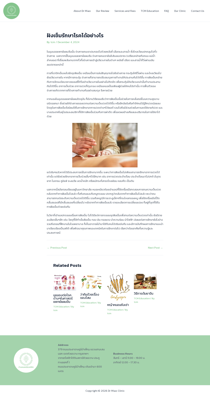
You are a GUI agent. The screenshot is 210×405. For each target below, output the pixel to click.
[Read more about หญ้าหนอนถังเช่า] (118, 287)
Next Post (155, 247)
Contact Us (197, 11)
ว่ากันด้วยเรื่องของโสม (89, 296)
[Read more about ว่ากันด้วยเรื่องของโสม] (91, 282)
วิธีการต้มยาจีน (143, 293)
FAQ (166, 11)
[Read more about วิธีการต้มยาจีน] (145, 281)
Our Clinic (180, 11)
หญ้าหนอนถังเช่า (118, 304)
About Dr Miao (82, 11)
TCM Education (150, 11)
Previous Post (57, 247)
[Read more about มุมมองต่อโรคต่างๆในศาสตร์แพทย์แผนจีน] (64, 282)
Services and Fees (125, 11)
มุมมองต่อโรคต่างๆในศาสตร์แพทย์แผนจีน (63, 298)
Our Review (102, 11)
